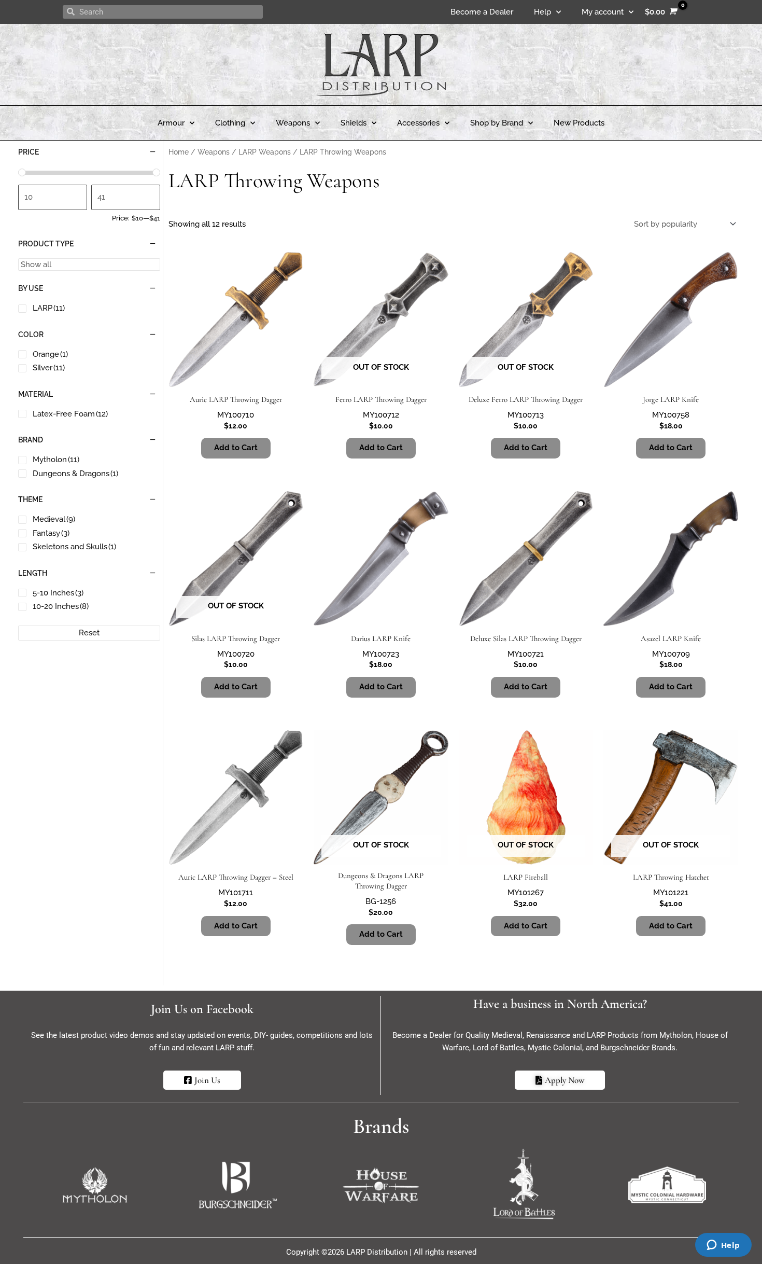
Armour (171, 123)
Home (178, 152)
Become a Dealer (481, 12)
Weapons (293, 123)
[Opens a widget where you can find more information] (723, 1246)
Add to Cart (381, 447)
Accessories (418, 123)
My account (603, 12)
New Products (579, 123)
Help (542, 12)
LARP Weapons (264, 152)
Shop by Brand (496, 123)
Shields (353, 123)
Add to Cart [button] (236, 447)
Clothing (230, 123)
